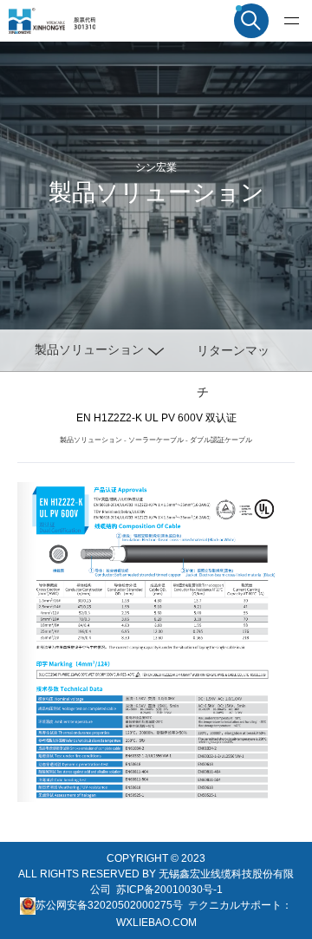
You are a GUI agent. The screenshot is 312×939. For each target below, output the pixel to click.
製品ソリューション (91, 440)
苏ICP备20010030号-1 (169, 890)
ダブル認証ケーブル (221, 440)
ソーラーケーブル (156, 440)
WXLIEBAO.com (156, 922)
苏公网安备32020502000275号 (109, 905)
